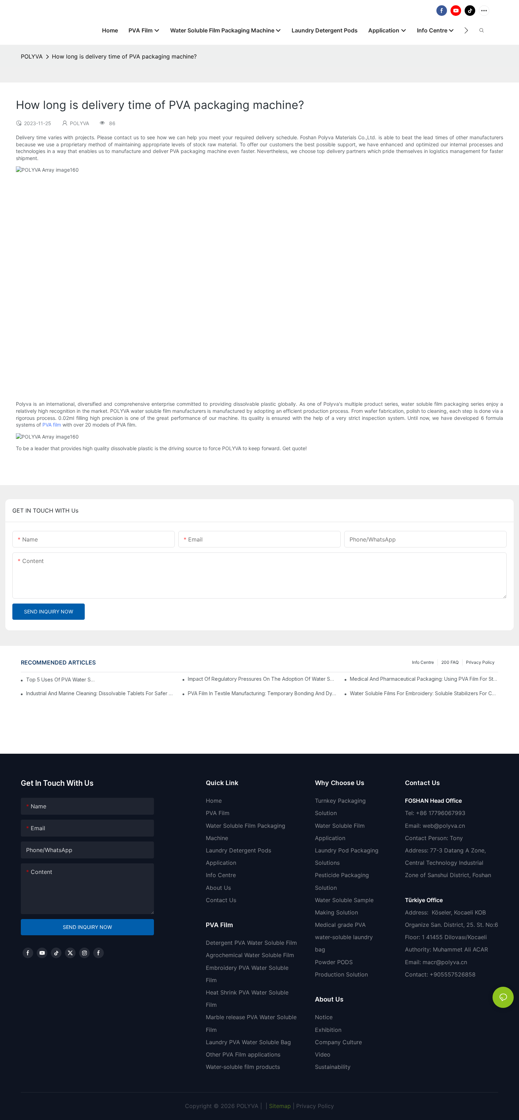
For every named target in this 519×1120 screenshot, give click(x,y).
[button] (466, 30)
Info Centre (423, 662)
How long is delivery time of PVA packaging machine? (124, 56)
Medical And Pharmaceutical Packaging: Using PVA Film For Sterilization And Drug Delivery (424, 679)
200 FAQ (450, 662)
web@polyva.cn (444, 825)
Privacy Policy (480, 662)
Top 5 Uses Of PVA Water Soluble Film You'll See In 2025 (62, 680)
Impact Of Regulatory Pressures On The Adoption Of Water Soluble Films (262, 679)
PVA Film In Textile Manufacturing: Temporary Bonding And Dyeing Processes (262, 693)
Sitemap (279, 1105)
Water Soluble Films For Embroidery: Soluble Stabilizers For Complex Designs (424, 693)
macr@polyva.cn (446, 962)
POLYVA (32, 56)
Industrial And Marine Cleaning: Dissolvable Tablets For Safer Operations (100, 693)
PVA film (51, 425)
